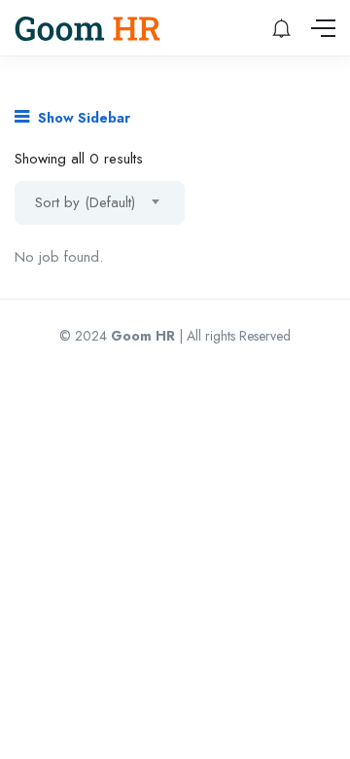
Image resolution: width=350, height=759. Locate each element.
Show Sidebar (82, 117)
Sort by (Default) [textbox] (85, 202)
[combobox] (100, 203)
